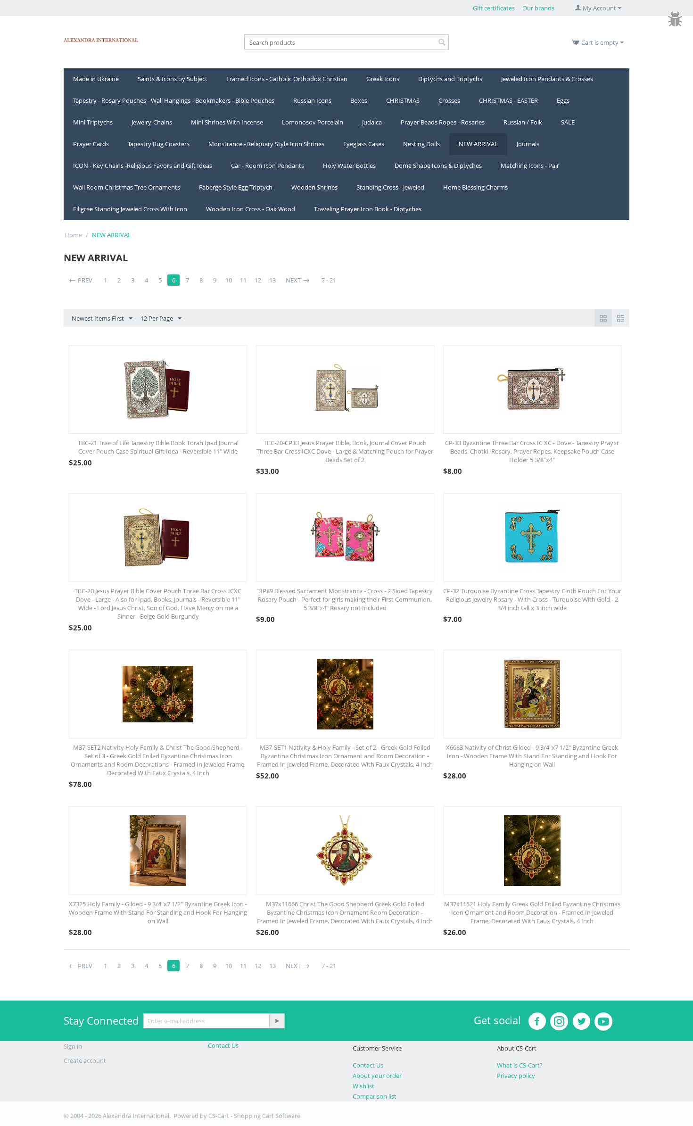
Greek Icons (382, 79)
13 (272, 280)
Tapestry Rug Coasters (159, 144)
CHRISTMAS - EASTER (508, 100)
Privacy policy (516, 1075)
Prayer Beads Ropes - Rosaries (443, 122)
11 (243, 280)
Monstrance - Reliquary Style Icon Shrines (266, 144)
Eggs (563, 100)
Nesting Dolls (421, 144)
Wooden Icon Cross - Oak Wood (250, 209)
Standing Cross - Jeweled (390, 187)
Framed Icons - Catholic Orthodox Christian (286, 79)
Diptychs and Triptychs (450, 79)
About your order (377, 1075)
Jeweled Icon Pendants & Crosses (547, 79)
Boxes (358, 100)
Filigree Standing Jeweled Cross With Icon (130, 209)
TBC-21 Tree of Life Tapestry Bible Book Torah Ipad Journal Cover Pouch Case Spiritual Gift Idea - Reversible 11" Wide (158, 447)
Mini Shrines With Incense (227, 122)
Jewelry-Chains (152, 122)
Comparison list (374, 1096)
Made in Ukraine (96, 79)
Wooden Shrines (314, 187)
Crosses (449, 100)
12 (258, 280)
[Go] (276, 1021)
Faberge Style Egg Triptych (235, 187)
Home (73, 235)
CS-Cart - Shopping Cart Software (254, 1115)
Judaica (372, 122)
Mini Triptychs (93, 122)
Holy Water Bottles (349, 165)
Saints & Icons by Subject (172, 79)
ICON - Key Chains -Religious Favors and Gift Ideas (142, 165)
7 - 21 (329, 280)
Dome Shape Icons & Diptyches (438, 165)
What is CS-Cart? (520, 1065)
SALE (568, 122)
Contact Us (223, 1045)
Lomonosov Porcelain (312, 122)
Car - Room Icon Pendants (267, 165)
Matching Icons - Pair (530, 165)
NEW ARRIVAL (478, 144)
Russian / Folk (522, 122)
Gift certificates (494, 8)
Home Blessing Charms (475, 187)
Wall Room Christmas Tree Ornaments (126, 187)
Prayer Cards (91, 144)
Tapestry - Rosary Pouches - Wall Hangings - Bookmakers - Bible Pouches (173, 100)
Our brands (538, 8)
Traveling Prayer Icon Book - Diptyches (367, 209)
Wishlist (363, 1086)
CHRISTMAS (403, 100)
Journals (528, 144)
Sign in (73, 1046)
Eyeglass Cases (363, 144)
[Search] (441, 43)
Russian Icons (312, 100)
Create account (85, 1060)
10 (228, 280)
